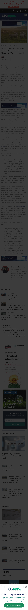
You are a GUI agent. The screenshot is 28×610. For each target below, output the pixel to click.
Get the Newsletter (15, 605)
